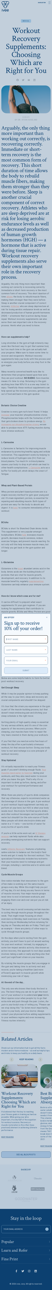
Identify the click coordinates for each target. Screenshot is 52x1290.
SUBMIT (26, 670)
